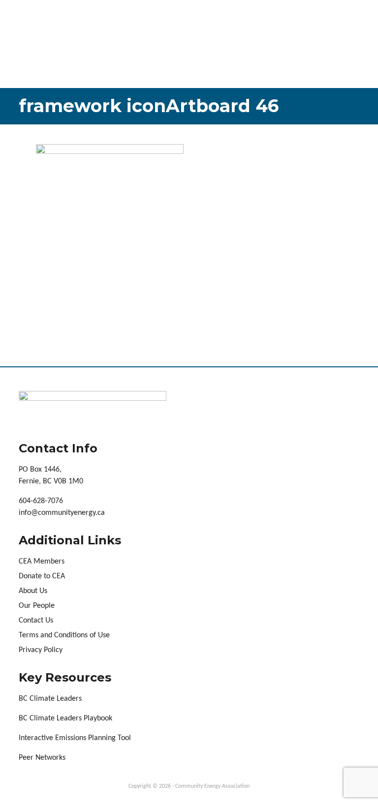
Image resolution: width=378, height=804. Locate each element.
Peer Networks (42, 758)
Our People (37, 606)
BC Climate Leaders (50, 699)
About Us (33, 591)
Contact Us (36, 621)
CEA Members (41, 562)
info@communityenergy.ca (62, 513)
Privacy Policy (41, 650)
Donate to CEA (42, 576)
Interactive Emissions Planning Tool (75, 738)
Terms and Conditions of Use (64, 635)
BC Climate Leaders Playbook (65, 718)
